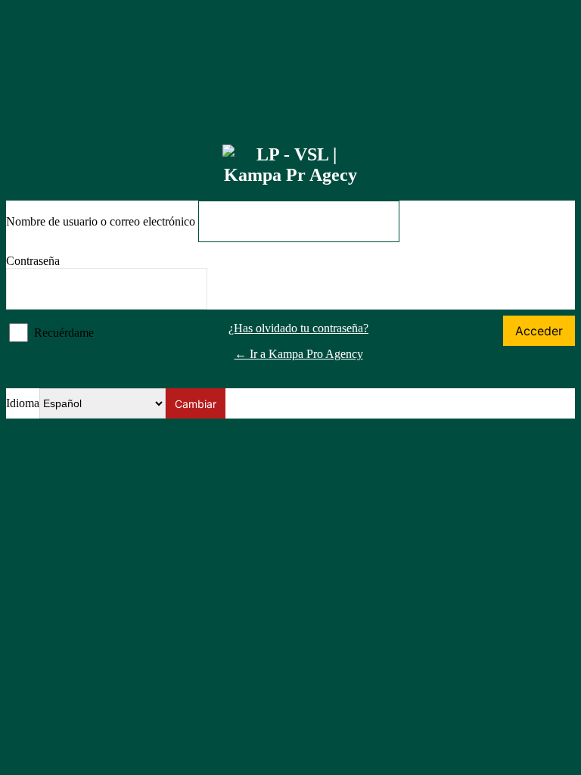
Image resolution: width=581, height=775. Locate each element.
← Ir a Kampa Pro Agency (299, 353)
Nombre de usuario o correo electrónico (100, 221)
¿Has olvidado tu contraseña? (298, 328)
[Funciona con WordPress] (290, 165)
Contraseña (33, 260)
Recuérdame (64, 332)
